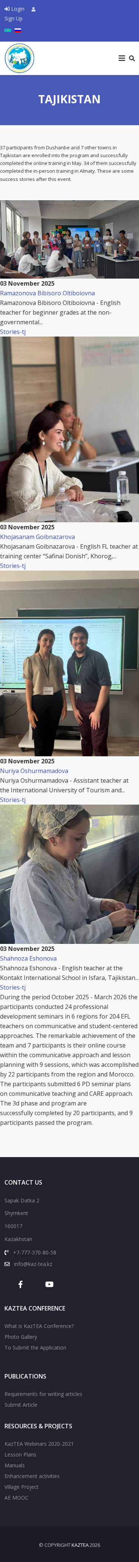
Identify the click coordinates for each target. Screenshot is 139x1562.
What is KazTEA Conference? (39, 1325)
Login (18, 8)
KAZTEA (80, 1545)
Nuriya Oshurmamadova (34, 771)
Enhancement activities (32, 1476)
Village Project (21, 1486)
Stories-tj (13, 332)
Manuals (14, 1465)
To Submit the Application (35, 1347)
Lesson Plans (20, 1454)
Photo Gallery (20, 1336)
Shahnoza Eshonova (28, 958)
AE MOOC (16, 1497)
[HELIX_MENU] (122, 58)
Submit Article (20, 1404)
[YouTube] (46, 1284)
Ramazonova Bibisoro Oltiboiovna (47, 293)
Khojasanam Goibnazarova (37, 537)
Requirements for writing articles (43, 1393)
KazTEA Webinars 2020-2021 (39, 1443)
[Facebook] (24, 1284)
